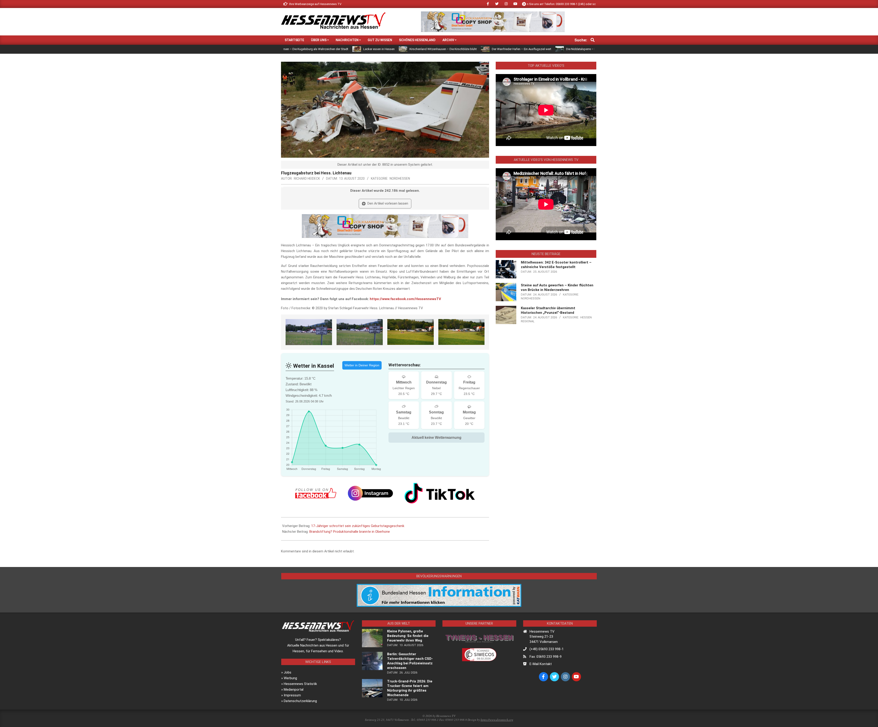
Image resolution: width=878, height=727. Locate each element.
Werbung (290, 678)
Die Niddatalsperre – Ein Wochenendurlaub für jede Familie (555, 49)
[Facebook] (315, 493)
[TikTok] (439, 493)
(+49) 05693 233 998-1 (547, 649)
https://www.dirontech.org (497, 720)
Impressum (292, 695)
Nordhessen (400, 178)
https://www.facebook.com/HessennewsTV (405, 299)
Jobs (287, 672)
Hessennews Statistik (300, 684)
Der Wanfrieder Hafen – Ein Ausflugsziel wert (471, 49)
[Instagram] (370, 493)
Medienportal (293, 689)
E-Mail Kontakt (541, 664)
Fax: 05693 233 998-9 (546, 657)
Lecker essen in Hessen (329, 49)
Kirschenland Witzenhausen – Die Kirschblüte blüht (393, 49)
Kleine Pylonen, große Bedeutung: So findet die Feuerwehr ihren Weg (407, 635)
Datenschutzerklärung (300, 701)
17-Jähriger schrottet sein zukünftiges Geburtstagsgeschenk (357, 526)
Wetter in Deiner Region (362, 365)
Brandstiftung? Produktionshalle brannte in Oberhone (349, 532)
